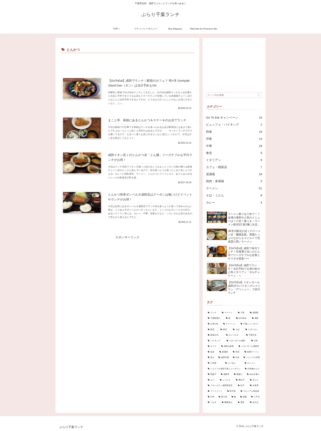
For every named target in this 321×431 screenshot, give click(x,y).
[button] (259, 95)
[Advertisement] (127, 63)
